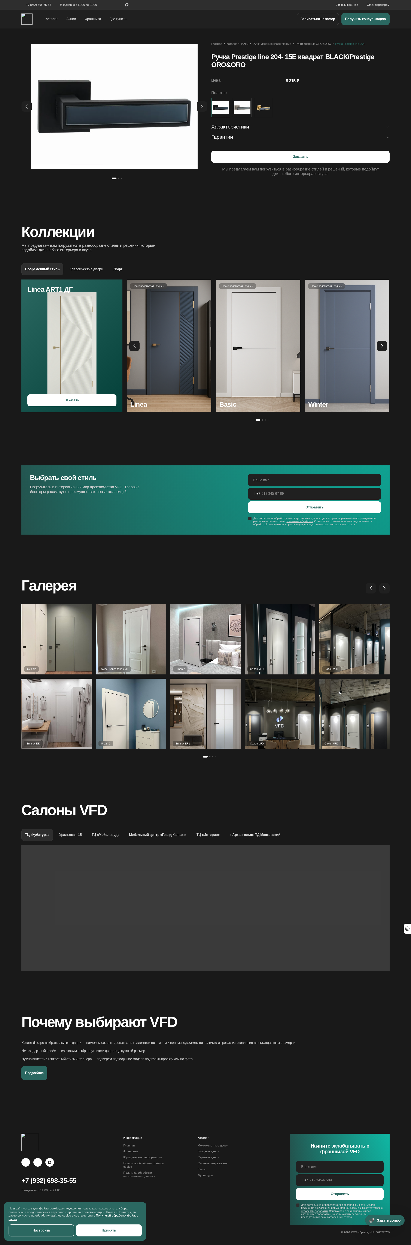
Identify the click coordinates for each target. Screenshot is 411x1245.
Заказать (300, 156)
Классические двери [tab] (86, 269)
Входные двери (208, 1151)
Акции (71, 19)
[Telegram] (25, 1162)
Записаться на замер (318, 19)
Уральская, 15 (70, 835)
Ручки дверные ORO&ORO (313, 43)
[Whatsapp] (37, 1162)
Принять (109, 1230)
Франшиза (93, 19)
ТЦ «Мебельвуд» (105, 835)
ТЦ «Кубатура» (37, 835)
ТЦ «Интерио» (208, 835)
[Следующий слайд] (202, 106)
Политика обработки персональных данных (139, 1174)
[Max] (49, 1162)
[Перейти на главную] (27, 19)
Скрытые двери (208, 1157)
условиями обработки (299, 521)
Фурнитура (205, 1175)
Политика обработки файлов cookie (143, 1165)
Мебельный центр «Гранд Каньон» (157, 835)
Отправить (314, 507)
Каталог (231, 43)
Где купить (118, 19)
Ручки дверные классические (272, 43)
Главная (216, 43)
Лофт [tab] (117, 269)
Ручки (245, 43)
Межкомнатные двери (213, 1145)
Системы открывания (213, 1163)
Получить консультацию (365, 19)
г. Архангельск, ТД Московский (255, 835)
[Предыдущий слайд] (26, 106)
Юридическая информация (142, 1157)
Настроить (41, 1230)
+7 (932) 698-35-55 (38, 4)
